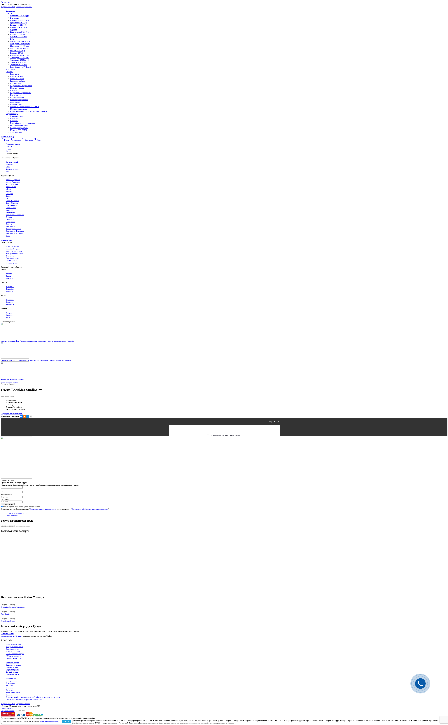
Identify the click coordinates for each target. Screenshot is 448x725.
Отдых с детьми (12, 667)
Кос (7, 198)
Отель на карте (12, 515)
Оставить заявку (7, 634)
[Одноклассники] (24, 416)
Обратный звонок (23, 704)
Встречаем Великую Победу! (12, 379)
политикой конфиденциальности (49, 721)
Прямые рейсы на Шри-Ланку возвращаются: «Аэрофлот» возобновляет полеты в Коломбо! (37, 341)
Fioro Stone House (8, 621)
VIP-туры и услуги (13, 656)
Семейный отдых (12, 249)
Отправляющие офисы (19, 125)
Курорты (9, 164)
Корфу (8, 196)
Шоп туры (10, 256)
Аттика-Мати (11, 187)
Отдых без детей (12, 674)
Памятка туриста (17, 88)
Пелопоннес (10, 212)
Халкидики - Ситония (14, 233)
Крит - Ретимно (12, 205)
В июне (9, 273)
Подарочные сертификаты (20, 93)
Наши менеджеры (17, 97)
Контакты (14, 121)
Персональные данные (19, 109)
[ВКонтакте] (21, 416)
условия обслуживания (81, 718)
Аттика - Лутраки (13, 180)
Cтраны (9, 13)
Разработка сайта (7, 711)
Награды (9, 690)
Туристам (9, 72)
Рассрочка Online (17, 79)
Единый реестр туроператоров (22, 123)
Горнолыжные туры (13, 644)
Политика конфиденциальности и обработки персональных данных (33, 697)
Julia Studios (5, 614)
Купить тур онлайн (18, 76)
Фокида (9, 224)
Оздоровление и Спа (14, 658)
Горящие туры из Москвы (11, 636)
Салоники (10, 219)
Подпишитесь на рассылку (21, 86)
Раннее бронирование (19, 100)
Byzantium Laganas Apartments (12, 607)
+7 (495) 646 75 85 (8, 7)
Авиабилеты (15, 102)
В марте (9, 313)
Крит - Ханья (11, 208)
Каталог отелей (12, 162)
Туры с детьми (11, 260)
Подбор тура (11, 678)
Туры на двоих (11, 263)
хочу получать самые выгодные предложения (21, 507)
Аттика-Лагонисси (13, 184)
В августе (9, 278)
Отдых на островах (13, 665)
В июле (9, 276)
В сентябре (10, 287)
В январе (9, 302)
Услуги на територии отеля (16, 513)
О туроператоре (12, 114)
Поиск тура (10, 11)
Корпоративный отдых (15, 654)
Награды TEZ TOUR (18, 130)
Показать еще (6, 240)
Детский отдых (12, 672)
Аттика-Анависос (13, 182)
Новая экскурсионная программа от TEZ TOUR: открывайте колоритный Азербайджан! (36, 360)
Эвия (8, 236)
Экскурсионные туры (14, 253)
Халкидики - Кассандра (15, 231)
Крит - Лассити (12, 203)
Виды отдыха (15, 83)
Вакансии (14, 118)
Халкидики (10, 226)
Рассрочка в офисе (17, 81)
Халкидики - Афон (13, 229)
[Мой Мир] (27, 416)
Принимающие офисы (19, 128)
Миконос (9, 210)
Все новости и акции (9, 382)
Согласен (66, 721)
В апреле (9, 315)
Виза (7, 171)
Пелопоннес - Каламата (15, 215)
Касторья (9, 194)
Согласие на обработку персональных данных (28, 111)
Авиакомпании (16, 132)
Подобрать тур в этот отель (12, 413)
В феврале (10, 304)
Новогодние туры (13, 651)
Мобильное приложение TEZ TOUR (24, 107)
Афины (8, 189)
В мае (8, 317)
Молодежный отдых (14, 251)
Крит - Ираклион (12, 201)
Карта (8, 166)
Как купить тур (16, 95)
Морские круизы (12, 669)
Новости (13, 90)
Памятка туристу (12, 169)
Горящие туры (16, 104)
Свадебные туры (12, 258)
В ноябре (9, 291)
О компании (10, 683)
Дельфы (9, 191)
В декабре (10, 300)
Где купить (14, 74)
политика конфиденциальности (57, 718)
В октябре (10, 289)
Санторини (10, 222)
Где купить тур (7, 708)
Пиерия (9, 217)
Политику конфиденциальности (43, 509)
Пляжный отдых (12, 246)
